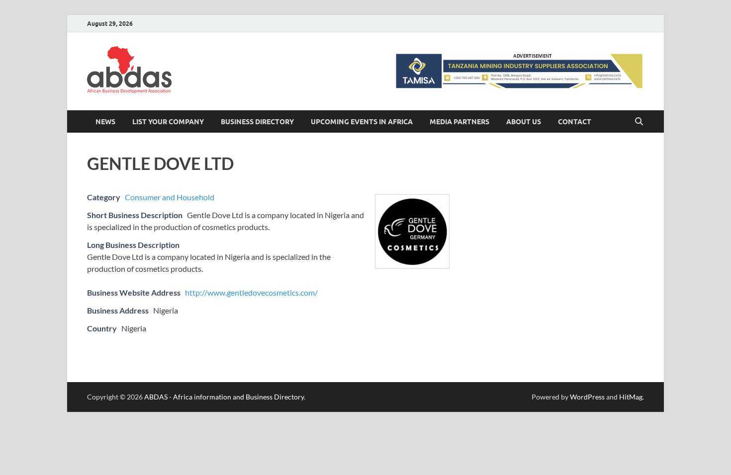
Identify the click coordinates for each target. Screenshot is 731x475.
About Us (523, 122)
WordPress (587, 397)
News (105, 122)
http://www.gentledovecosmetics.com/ (251, 292)
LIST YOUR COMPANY (168, 122)
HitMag (630, 397)
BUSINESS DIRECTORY (257, 122)
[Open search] (639, 121)
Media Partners (459, 122)
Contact (574, 122)
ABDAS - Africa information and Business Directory (224, 397)
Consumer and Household (169, 197)
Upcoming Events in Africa (362, 122)
